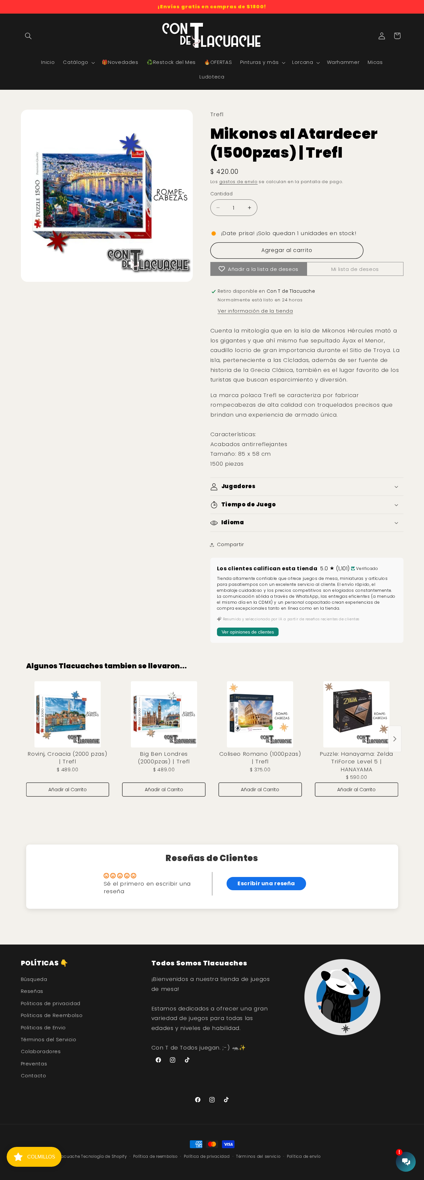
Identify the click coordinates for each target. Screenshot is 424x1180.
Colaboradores (41, 1051)
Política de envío (304, 1156)
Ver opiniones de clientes (248, 632)
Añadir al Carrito (67, 789)
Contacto (33, 1075)
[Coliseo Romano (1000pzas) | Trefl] (260, 714)
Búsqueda (34, 979)
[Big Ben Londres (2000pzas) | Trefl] (164, 714)
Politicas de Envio (43, 1027)
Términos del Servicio (49, 1039)
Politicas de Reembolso (52, 1015)
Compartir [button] (230, 544)
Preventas (34, 1063)
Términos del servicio (258, 1156)
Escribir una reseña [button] (266, 883)
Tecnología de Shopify (104, 1156)
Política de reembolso (155, 1156)
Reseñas (32, 991)
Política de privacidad (207, 1156)
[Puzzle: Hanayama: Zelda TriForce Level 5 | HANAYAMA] (356, 714)
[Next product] (394, 739)
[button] (28, 35)
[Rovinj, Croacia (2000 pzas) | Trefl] (67, 714)
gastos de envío (238, 181)
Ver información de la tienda (255, 311)
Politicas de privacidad (51, 1003)
